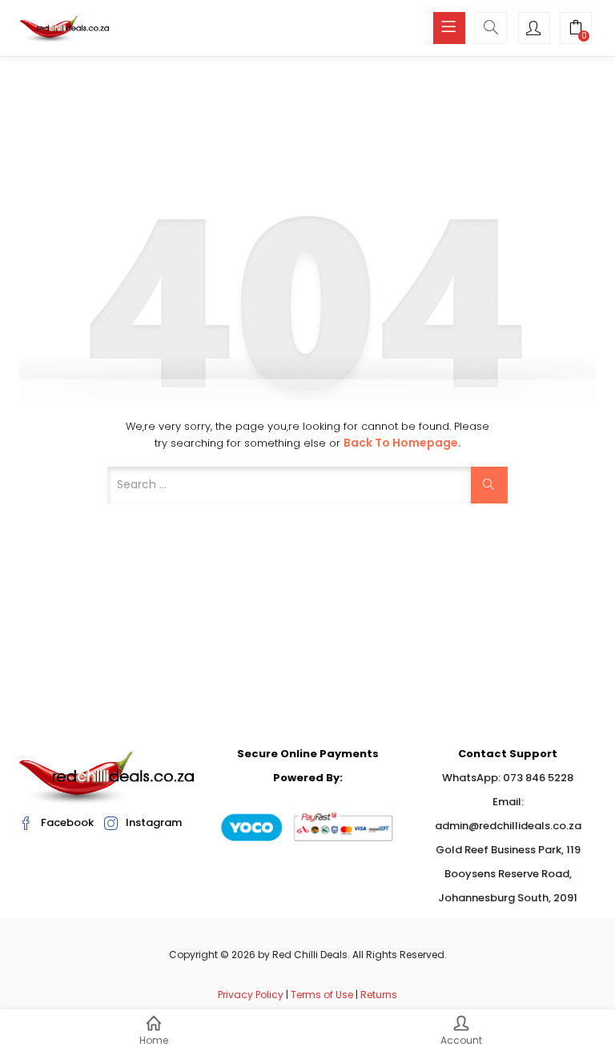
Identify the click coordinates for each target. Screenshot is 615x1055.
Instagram (154, 822)
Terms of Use (322, 994)
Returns (378, 994)
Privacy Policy (250, 994)
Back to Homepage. (402, 443)
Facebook (67, 822)
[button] (576, 30)
